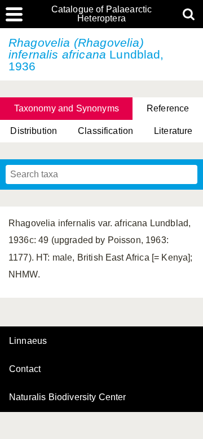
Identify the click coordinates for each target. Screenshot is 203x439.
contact (25, 369)
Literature (173, 131)
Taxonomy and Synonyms (66, 108)
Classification (105, 131)
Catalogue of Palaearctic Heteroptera (101, 14)
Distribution (33, 131)
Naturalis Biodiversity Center (67, 397)
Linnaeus (28, 341)
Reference (168, 108)
